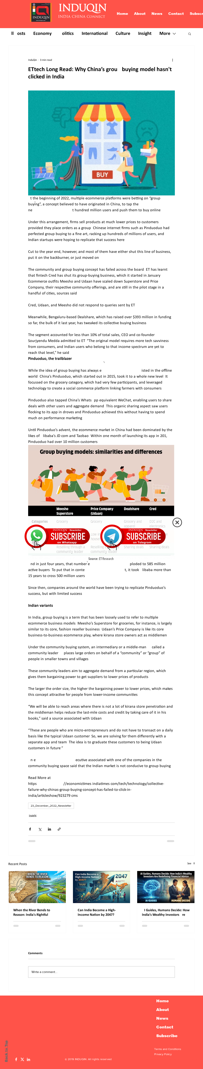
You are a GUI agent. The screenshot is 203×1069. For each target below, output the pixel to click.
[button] (177, 522)
